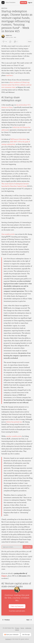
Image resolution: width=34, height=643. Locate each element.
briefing (4, 8)
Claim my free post (17, 606)
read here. (9, 75)
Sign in (30, 2)
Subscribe (23, 2)
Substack (8, 639)
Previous (7, 620)
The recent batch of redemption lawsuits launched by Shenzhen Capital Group (15, 185)
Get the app (26, 634)
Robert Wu (9, 35)
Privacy (17, 628)
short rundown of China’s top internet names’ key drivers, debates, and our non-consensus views (16, 85)
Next (27, 620)
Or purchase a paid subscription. (17, 611)
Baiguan (4, 576)
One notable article (7, 234)
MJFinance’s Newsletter (19, 139)
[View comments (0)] (10, 41)
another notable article (14, 436)
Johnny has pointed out (14, 422)
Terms (22, 628)
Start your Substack (12, 634)
